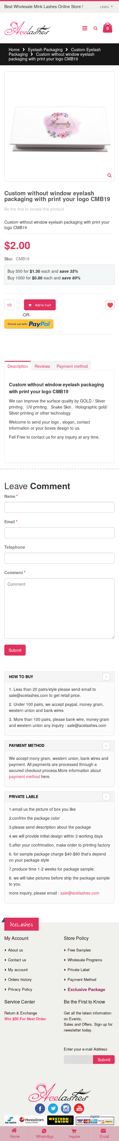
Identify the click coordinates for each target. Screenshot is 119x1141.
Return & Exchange (20, 1013)
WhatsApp (44, 1136)
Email (9, 521)
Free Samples (79, 950)
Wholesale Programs (85, 959)
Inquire (74, 1136)
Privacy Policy (20, 989)
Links (104, 6)
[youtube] (79, 1108)
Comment (13, 572)
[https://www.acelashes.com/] (59, 1092)
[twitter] (53, 1108)
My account (18, 969)
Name (9, 496)
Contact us (17, 959)
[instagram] (66, 1108)
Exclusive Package (86, 989)
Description (18, 366)
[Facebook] (40, 1108)
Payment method (72, 366)
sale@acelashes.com (79, 893)
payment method (24, 776)
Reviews (42, 366)
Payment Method (82, 979)
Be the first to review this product (34, 209)
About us (15, 950)
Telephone (14, 547)
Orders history (20, 979)
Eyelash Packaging (45, 49)
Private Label (79, 969)
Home (14, 49)
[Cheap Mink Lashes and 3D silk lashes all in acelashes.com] (27, 28)
